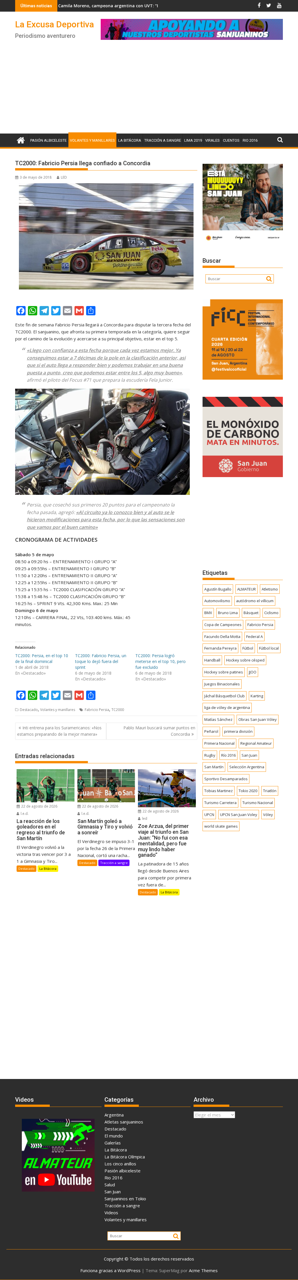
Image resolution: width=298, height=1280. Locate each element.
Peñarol (211, 731)
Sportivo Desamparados (226, 778)
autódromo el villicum (255, 600)
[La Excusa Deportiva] (21, 139)
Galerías (112, 1143)
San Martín (214, 766)
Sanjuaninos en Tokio (125, 1198)
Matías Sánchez (218, 719)
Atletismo (270, 589)
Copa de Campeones (223, 624)
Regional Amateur (256, 743)
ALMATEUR (246, 589)
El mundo (113, 1136)
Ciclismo (271, 612)
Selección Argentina (246, 766)
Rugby (209, 755)
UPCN (209, 814)
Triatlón (269, 790)
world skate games (221, 826)
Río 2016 (228, 755)
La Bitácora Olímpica (124, 1157)
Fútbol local (269, 648)
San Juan (249, 755)
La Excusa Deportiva (54, 24)
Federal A (254, 636)
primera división (238, 731)
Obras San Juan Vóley (257, 719)
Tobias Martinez (218, 790)
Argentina (114, 1115)
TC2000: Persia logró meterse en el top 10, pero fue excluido (160, 661)
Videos (111, 1212)
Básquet (251, 612)
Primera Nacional (219, 743)
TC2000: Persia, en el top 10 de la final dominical (41, 658)
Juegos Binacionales (222, 684)
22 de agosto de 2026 (38, 806)
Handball (212, 660)
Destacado (29, 709)
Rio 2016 (250, 140)
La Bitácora (129, 140)
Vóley (268, 814)
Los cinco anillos (120, 1164)
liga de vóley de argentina (227, 707)
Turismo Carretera (220, 802)
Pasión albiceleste (48, 140)
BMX (208, 612)
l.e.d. (24, 813)
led (144, 818)
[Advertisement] (149, 90)
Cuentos (231, 140)
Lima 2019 (193, 140)
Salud (109, 1184)
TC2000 (117, 709)
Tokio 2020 (248, 790)
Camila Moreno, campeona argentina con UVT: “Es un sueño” (81, 5)
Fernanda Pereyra (220, 648)
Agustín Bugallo (217, 589)
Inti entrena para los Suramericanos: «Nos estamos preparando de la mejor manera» (59, 731)
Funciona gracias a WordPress (110, 1270)
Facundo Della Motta (222, 636)
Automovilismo (217, 600)
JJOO (252, 672)
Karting (257, 695)
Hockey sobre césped (245, 660)
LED (64, 177)
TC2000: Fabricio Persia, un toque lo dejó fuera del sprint (100, 661)
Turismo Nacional (257, 802)
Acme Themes (203, 1270)
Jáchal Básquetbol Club (224, 695)
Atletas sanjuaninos (123, 1122)
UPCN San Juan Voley (238, 814)
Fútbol (247, 648)
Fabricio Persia (97, 709)
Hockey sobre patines (223, 672)
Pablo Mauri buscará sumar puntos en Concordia (159, 731)
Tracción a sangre (162, 140)
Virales (212, 140)
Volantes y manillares (92, 140)
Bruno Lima (228, 612)
